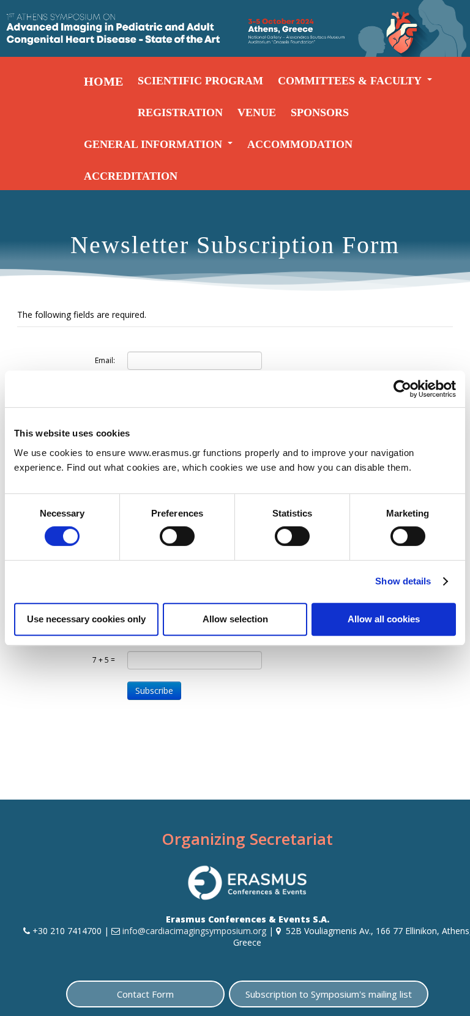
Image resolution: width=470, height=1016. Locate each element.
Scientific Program (200, 81)
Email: (105, 360)
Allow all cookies (384, 619)
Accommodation (299, 144)
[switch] (177, 536)
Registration (180, 112)
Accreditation (130, 176)
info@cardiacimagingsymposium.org (194, 931)
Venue (256, 112)
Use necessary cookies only (86, 619)
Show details (403, 581)
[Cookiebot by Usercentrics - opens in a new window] (402, 389)
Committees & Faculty (350, 81)
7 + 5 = (103, 660)
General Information (153, 144)
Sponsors (320, 112)
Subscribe (154, 690)
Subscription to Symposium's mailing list (328, 994)
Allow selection (235, 619)
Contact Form (145, 994)
